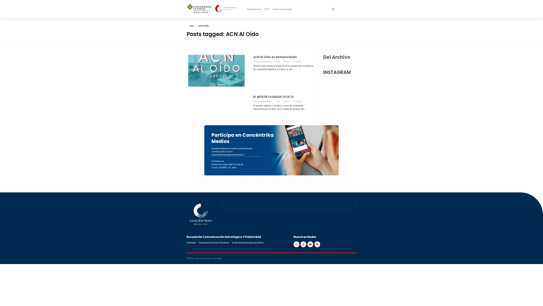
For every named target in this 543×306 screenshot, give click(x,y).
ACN (278, 61)
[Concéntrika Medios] (212, 9)
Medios (286, 61)
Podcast (297, 61)
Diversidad (297, 101)
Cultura (286, 101)
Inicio (191, 26)
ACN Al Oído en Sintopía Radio (275, 57)
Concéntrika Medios (264, 62)
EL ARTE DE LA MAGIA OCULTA (273, 97)
